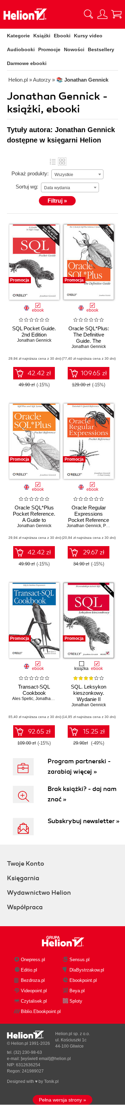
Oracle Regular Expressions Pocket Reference (88, 514)
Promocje (49, 49)
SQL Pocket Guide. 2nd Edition (34, 331)
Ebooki (62, 35)
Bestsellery (101, 49)
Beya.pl (77, 990)
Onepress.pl (33, 959)
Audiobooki (21, 49)
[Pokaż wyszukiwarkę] (88, 14)
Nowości (74, 49)
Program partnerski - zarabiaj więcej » (79, 766)
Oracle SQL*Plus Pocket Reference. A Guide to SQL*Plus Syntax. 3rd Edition (34, 520)
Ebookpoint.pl (83, 980)
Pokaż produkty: (30, 173)
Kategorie (18, 35)
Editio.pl (29, 970)
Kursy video (88, 35)
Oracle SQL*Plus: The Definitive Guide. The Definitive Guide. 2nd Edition (88, 340)
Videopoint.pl (34, 990)
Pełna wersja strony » (62, 1100)
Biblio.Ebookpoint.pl (41, 1011)
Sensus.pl (79, 959)
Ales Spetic (22, 698)
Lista (53, 161)
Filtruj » (57, 201)
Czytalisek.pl (34, 1001)
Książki (41, 35)
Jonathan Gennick (34, 340)
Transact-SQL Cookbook (34, 690)
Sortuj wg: (27, 187)
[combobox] (77, 174)
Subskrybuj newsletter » (83, 821)
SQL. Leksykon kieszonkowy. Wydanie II (88, 693)
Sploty (75, 1001)
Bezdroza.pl (33, 980)
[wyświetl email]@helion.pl (46, 1058)
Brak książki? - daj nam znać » (82, 794)
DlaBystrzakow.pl (86, 970)
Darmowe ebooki (27, 63)
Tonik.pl (51, 1081)
